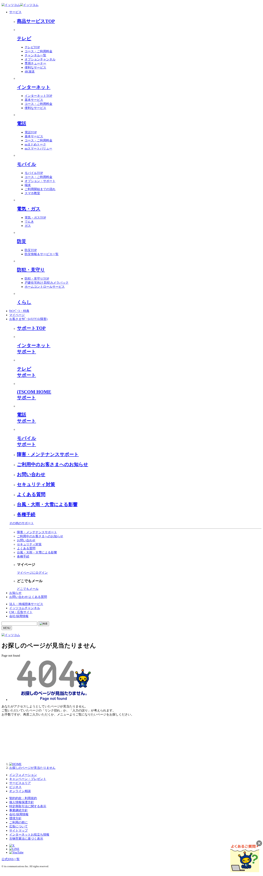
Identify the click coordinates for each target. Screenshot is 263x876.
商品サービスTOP (36, 21)
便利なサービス (35, 67)
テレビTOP (32, 47)
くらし (24, 302)
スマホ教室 (32, 193)
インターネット (33, 87)
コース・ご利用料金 (38, 51)
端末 (28, 185)
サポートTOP (31, 328)
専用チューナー (35, 63)
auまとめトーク (35, 144)
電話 (21, 123)
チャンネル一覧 (35, 55)
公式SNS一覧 (11, 859)
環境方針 (15, 818)
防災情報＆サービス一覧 (42, 254)
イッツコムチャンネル (24, 608)
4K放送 (30, 71)
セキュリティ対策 (36, 484)
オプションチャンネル (40, 59)
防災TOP (31, 250)
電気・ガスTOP (35, 217)
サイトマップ (18, 830)
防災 (21, 241)
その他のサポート (21, 523)
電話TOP (31, 132)
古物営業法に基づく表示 (26, 838)
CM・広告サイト (21, 612)
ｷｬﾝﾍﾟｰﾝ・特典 (19, 311)
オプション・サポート (40, 181)
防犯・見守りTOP (37, 278)
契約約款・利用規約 (23, 798)
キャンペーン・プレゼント (27, 779)
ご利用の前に (18, 822)
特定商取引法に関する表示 (27, 806)
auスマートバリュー (38, 148)
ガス (28, 225)
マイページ (17, 315)
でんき (29, 221)
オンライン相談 (20, 791)
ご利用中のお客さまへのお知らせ (52, 464)
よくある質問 (31, 494)
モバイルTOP (34, 173)
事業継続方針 (18, 810)
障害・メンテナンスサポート (48, 454)
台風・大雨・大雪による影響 (47, 504)
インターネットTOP (38, 95)
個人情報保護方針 (21, 802)
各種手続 (26, 514)
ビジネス (15, 787)
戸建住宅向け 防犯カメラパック (47, 282)
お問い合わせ (31, 474)
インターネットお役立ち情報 (29, 834)
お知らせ (15, 592)
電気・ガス (28, 208)
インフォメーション (23, 775)
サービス (15, 12)
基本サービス (34, 99)
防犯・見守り (31, 269)
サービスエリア (20, 783)
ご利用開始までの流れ (40, 189)
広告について (18, 826)
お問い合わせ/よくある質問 (28, 596)
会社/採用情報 (18, 616)
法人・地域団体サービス (26, 604)
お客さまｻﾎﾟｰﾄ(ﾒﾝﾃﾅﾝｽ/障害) (28, 319)
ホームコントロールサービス (45, 286)
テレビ (24, 38)
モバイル (26, 164)
